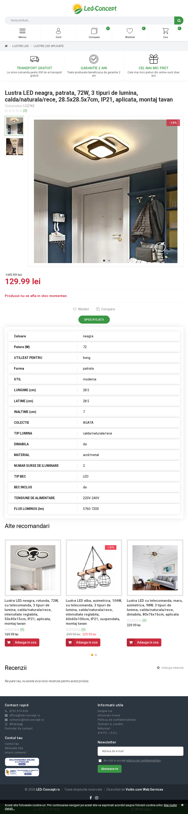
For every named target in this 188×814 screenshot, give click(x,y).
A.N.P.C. (103, 732)
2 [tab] (109, 260)
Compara (108, 309)
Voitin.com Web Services (144, 789)
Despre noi (105, 711)
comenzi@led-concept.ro (26, 719)
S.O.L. (114, 732)
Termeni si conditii (110, 724)
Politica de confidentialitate (117, 719)
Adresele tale (14, 748)
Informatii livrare (109, 715)
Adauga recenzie (172, 667)
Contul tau (12, 743)
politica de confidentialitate (143, 760)
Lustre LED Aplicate (49, 46)
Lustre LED (20, 46)
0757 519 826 (18, 711)
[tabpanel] (105, 191)
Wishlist (83, 309)
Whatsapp (16, 724)
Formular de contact (19, 728)
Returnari (104, 728)
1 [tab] (104, 260)
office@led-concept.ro (24, 715)
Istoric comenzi (16, 752)
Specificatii (94, 319)
